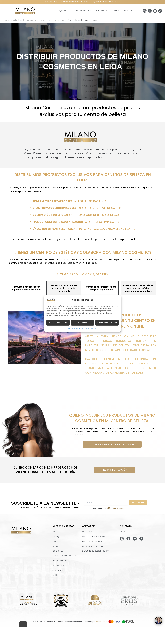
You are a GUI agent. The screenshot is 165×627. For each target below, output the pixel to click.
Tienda (116, 11)
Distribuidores (83, 11)
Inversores (101, 11)
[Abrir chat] (158, 620)
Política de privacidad (89, 328)
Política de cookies (74, 328)
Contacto (129, 11)
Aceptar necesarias (58, 322)
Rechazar (82, 322)
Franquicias (61, 11)
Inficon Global (101, 622)
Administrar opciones (107, 322)
